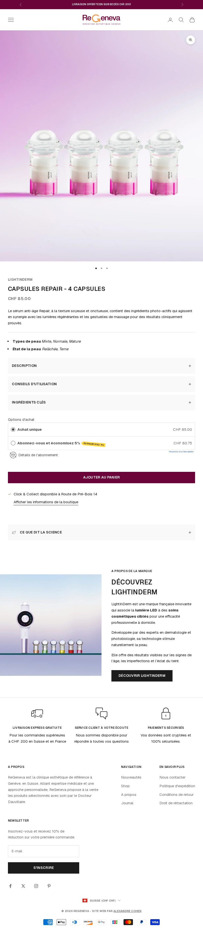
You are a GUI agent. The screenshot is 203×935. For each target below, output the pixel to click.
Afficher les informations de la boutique (46, 502)
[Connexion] (170, 20)
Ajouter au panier (101, 477)
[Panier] (192, 20)
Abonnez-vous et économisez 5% (60, 443)
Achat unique (29, 429)
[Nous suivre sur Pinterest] (49, 886)
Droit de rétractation (176, 803)
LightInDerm (20, 279)
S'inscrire (43, 867)
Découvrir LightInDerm (142, 675)
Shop (125, 785)
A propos (128, 794)
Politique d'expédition (177, 785)
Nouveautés (131, 777)
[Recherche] (181, 20)
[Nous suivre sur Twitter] (23, 886)
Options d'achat (21, 419)
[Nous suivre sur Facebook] (10, 886)
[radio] (13, 429)
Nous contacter (172, 777)
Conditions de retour (176, 794)
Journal (127, 803)
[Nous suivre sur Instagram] (36, 886)
